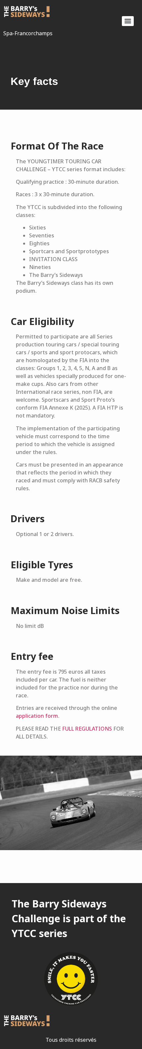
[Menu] (128, 21)
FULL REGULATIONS (87, 728)
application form (37, 715)
